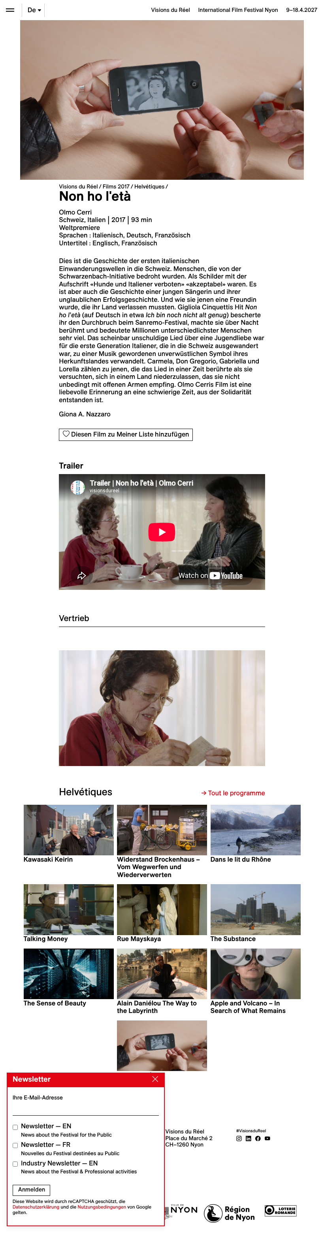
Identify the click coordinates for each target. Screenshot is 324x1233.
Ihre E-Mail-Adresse (38, 1097)
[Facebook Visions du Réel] (258, 1138)
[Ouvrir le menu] (10, 10)
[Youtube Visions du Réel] (267, 1138)
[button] (110, 708)
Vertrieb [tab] (74, 618)
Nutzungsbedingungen (101, 1207)
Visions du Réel (78, 186)
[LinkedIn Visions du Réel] (248, 1138)
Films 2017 (116, 186)
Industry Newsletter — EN (79, 1167)
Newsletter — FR (70, 1148)
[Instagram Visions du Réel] (239, 1138)
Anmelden (31, 1189)
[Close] (153, 1079)
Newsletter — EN (66, 1130)
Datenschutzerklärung (36, 1207)
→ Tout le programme (233, 793)
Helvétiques (149, 186)
